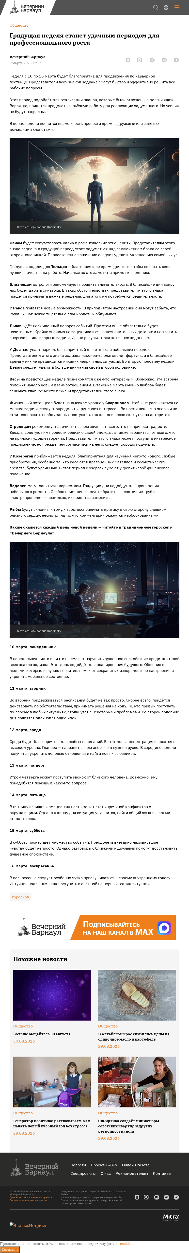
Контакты (162, 1173)
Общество (23, 1026)
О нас (106, 1173)
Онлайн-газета (136, 1164)
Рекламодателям (132, 1173)
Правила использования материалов (31, 1197)
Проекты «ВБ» (104, 1164)
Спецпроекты (83, 1173)
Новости (78, 1164)
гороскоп (20, 896)
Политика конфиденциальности (28, 1200)
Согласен (10, 1249)
